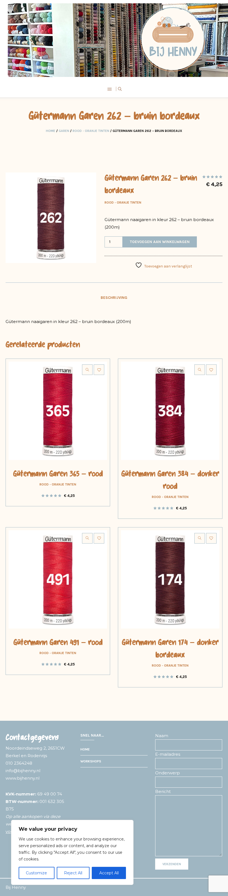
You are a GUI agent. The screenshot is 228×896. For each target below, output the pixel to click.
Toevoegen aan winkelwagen (160, 241)
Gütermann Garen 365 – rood (58, 474)
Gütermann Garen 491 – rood (58, 643)
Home (50, 131)
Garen (64, 131)
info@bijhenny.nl (23, 770)
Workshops (90, 761)
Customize (36, 872)
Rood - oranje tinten (91, 131)
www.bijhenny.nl (22, 778)
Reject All (73, 872)
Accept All (109, 872)
